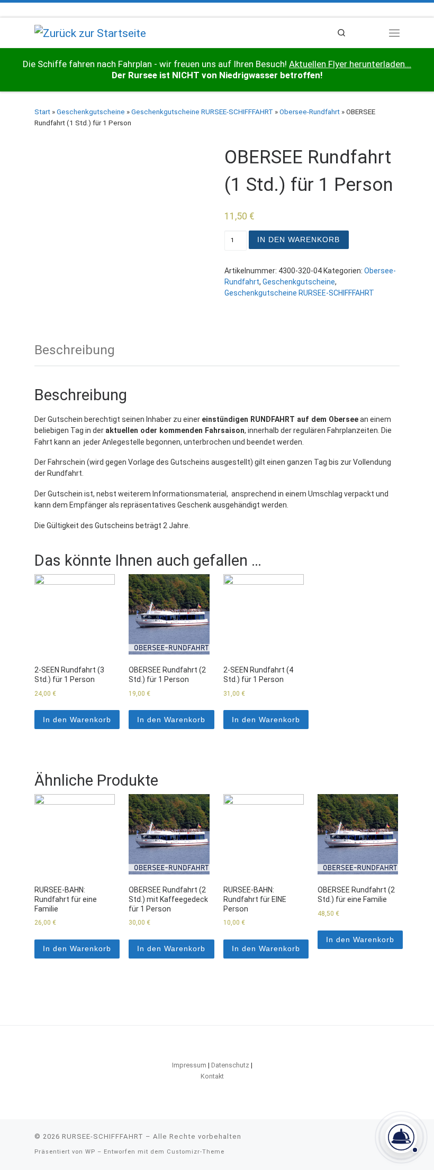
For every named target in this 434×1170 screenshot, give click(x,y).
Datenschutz (230, 1065)
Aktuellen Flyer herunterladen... (350, 64)
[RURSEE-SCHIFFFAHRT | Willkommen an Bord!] (90, 32)
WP (90, 1151)
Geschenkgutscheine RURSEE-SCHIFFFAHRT (202, 112)
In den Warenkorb (298, 239)
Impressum (189, 1065)
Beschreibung (74, 349)
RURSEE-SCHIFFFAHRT (102, 1136)
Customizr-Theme (195, 1151)
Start (42, 112)
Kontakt (212, 1076)
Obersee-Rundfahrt (309, 112)
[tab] (74, 350)
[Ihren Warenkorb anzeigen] (368, 32)
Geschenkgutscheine (91, 112)
